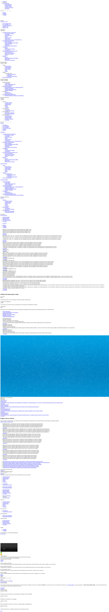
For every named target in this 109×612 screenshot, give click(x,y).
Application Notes (8, 67)
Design (4, 165)
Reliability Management (7, 86)
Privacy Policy (3, 533)
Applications (2, 132)
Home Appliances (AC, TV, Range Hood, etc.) (13, 39)
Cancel (1, 561)
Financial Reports (8, 5)
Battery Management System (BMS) (11, 42)
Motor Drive (7, 44)
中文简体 (4, 13)
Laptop (6, 36)
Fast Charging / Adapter (9, 33)
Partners (6, 105)
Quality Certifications (9, 85)
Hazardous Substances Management (9, 94)
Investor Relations (3, 215)
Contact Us (7, 107)
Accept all (2, 588)
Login (1, 574)
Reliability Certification (9, 88)
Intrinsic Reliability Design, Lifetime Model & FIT (14, 87)
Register (1, 575)
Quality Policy (7, 83)
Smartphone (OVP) (8, 35)
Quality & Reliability (4, 179)
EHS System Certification (9, 112)
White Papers (9, 75)
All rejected (2, 587)
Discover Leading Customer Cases (6, 421)
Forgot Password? (3, 581)
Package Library (8, 69)
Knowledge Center (8, 173)
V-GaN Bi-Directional (7, 25)
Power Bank (7, 34)
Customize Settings (70, 584)
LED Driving (7, 38)
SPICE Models (7, 68)
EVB (6, 70)
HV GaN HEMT (7, 23)
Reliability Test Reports (11, 74)
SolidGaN (5, 26)
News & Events (5, 207)
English (4, 12)
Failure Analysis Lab (8, 93)
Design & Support (3, 163)
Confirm (1, 560)
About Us (4, 199)
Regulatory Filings (8, 6)
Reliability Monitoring (9, 90)
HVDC (6, 55)
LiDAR (6, 47)
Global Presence (8, 104)
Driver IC (5, 27)
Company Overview (8, 102)
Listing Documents (8, 4)
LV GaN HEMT (7, 24)
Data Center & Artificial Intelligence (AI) (10, 50)
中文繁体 (4, 14)
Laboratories (5, 190)
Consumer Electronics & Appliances (9, 32)
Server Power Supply (9, 153)
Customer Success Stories (9, 110)
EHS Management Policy (9, 113)
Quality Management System (10, 84)
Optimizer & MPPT (8, 43)
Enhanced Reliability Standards (10, 89)
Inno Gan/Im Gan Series (7, 77)
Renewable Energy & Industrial (8, 40)
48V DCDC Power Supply (10, 48)
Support (4, 172)
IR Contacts (7, 8)
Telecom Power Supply (9, 54)
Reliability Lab (7, 92)
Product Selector (8, 66)
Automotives (5, 46)
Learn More (5, 248)
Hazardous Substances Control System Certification (14, 95)
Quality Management (6, 181)
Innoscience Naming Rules (12, 76)
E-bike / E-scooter (8, 37)
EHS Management (6, 210)
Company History (8, 103)
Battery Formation (8, 41)
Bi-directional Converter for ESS (11, 45)
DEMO (6, 71)
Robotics (4, 56)
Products (2, 123)
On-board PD (7, 49)
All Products (3, 21)
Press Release (7, 109)
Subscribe (2, 473)
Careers (6, 106)
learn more (5, 233)
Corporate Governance (9, 7)
